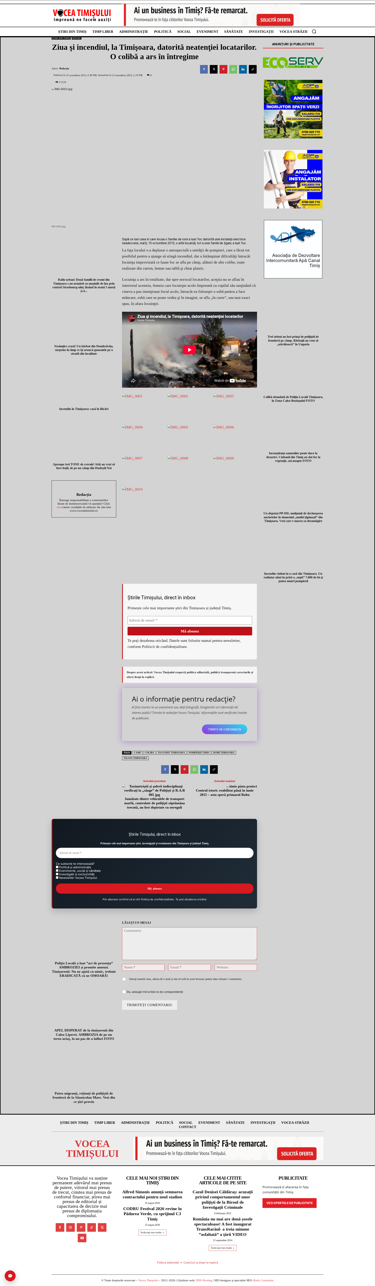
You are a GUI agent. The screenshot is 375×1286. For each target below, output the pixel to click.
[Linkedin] (243, 69)
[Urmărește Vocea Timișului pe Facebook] (60, 1227)
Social (76, 38)
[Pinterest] (223, 69)
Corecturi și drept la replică (200, 1262)
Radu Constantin (263, 1280)
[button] (314, 31)
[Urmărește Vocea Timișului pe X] (102, 1227)
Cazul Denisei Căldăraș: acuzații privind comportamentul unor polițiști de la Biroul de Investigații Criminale (223, 1199)
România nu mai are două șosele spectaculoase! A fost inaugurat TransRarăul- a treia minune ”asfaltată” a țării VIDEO (223, 1227)
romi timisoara (224, 752)
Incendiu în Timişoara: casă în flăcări (83, 409)
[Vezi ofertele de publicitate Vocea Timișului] (211, 15)
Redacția (64, 68)
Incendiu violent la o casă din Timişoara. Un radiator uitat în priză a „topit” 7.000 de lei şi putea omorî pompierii (293, 577)
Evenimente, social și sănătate (79, 871)
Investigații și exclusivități (76, 874)
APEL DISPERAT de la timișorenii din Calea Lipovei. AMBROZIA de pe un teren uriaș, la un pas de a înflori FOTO (84, 1034)
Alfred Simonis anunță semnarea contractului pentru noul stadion (152, 1194)
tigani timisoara (135, 758)
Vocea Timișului (148, 1280)
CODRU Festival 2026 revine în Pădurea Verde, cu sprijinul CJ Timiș (152, 1213)
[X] (213, 69)
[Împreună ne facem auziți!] (82, 15)
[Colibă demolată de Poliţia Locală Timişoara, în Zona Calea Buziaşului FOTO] (293, 373)
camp (137, 752)
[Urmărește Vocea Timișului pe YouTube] (82, 1238)
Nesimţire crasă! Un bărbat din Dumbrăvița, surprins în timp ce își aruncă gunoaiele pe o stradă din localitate (83, 350)
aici (59, 507)
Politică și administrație (74, 867)
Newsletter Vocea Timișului (77, 878)
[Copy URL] (252, 69)
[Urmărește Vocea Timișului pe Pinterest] (81, 1227)
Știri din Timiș (61, 38)
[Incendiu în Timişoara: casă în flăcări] (84, 384)
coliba (149, 752)
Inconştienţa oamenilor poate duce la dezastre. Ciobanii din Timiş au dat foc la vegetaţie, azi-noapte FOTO (293, 457)
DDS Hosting (204, 1280)
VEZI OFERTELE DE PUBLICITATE (289, 1203)
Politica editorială (168, 1262)
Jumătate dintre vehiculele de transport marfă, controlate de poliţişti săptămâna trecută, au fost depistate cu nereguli (154, 803)
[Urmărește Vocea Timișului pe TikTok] (91, 1227)
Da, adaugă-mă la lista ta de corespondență (154, 991)
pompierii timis (199, 752)
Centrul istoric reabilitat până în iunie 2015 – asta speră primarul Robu (225, 792)
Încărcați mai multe (151, 1232)
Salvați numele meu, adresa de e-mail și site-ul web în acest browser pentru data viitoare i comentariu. (185, 979)
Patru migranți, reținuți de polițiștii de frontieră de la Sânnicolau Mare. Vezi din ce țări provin (84, 1097)
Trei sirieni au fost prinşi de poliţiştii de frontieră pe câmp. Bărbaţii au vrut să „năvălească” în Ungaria (293, 340)
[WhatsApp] (233, 69)
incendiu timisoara (171, 752)
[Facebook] (204, 69)
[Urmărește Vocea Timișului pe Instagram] (70, 1227)
